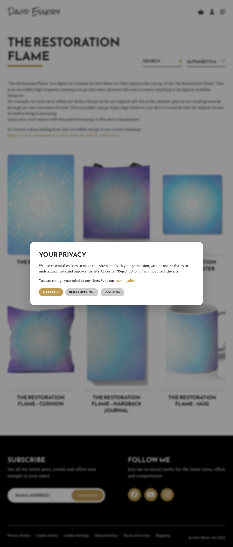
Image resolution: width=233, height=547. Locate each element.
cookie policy (125, 280)
